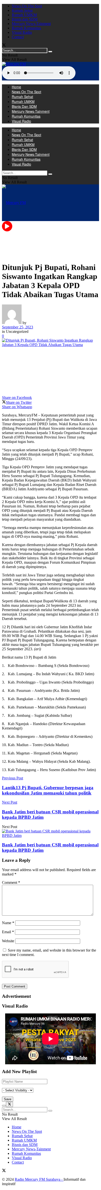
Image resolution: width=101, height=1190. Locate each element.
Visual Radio (22, 32)
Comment (11, 882)
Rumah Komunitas (26, 28)
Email (8, 932)
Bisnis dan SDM (25, 19)
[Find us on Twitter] (4, 46)
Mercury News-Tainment (31, 24)
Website (8, 941)
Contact (18, 37)
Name (8, 923)
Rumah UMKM (24, 15)
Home (16, 86)
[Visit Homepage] (14, 64)
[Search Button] (50, 51)
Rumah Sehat (22, 10)
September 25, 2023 (17, 327)
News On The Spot (27, 6)
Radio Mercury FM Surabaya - (39, 1179)
